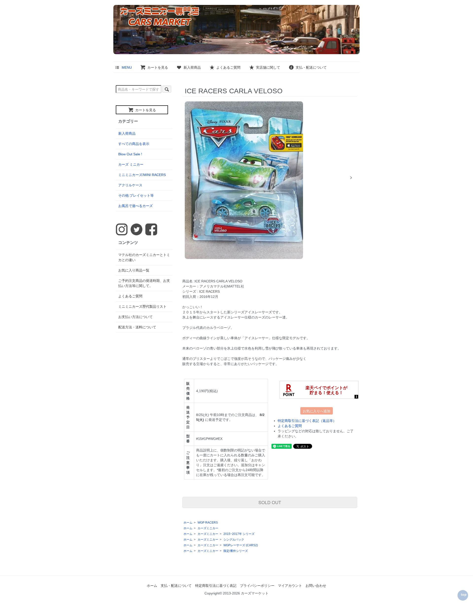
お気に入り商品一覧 (133, 270)
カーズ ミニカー (130, 164)
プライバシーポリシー (257, 586)
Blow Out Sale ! (130, 154)
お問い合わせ (315, 586)
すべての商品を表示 (133, 144)
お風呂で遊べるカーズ (135, 206)
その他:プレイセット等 (136, 195)
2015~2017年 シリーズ (238, 534)
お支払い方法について (135, 317)
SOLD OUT (269, 502)
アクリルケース (130, 185)
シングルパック (233, 539)
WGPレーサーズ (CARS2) (240, 545)
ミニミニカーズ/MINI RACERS (142, 175)
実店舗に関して (268, 67)
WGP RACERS (208, 522)
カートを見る (157, 67)
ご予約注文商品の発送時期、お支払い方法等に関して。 (144, 283)
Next (351, 177)
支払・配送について (311, 67)
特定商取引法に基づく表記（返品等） (307, 421)
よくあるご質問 (228, 67)
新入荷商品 (192, 67)
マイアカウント (290, 586)
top (464, 594)
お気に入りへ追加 (316, 410)
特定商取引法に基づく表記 (215, 586)
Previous (188, 177)
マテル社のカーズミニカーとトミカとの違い (144, 257)
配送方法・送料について (137, 327)
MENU (127, 67)
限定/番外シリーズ (235, 551)
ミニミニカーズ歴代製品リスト (142, 306)
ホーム (188, 522)
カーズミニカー (208, 528)
